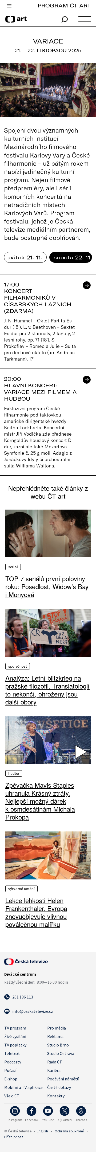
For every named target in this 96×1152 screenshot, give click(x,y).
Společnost (17, 666)
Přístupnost (13, 1137)
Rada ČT (54, 1062)
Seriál (13, 566)
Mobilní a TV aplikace (23, 1087)
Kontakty (56, 1095)
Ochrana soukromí (69, 1131)
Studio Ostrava (60, 1053)
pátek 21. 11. (25, 257)
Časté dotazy (59, 1087)
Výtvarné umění (21, 888)
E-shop (10, 1078)
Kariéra (54, 1070)
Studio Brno (58, 1045)
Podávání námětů (63, 1078)
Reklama (55, 1036)
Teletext (12, 1053)
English (42, 1131)
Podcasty (12, 1062)
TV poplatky (15, 1045)
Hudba (13, 773)
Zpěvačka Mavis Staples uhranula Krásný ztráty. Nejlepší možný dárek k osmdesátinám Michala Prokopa (40, 801)
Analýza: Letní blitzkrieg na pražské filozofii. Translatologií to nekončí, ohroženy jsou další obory (47, 690)
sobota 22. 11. (73, 257)
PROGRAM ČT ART (64, 5)
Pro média (56, 1028)
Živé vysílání (15, 1036)
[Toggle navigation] (9, 6)
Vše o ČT (11, 1095)
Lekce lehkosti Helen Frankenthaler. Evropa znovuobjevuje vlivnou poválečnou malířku (36, 912)
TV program (15, 1028)
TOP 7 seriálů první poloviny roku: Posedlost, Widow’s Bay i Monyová (47, 586)
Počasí (10, 1070)
